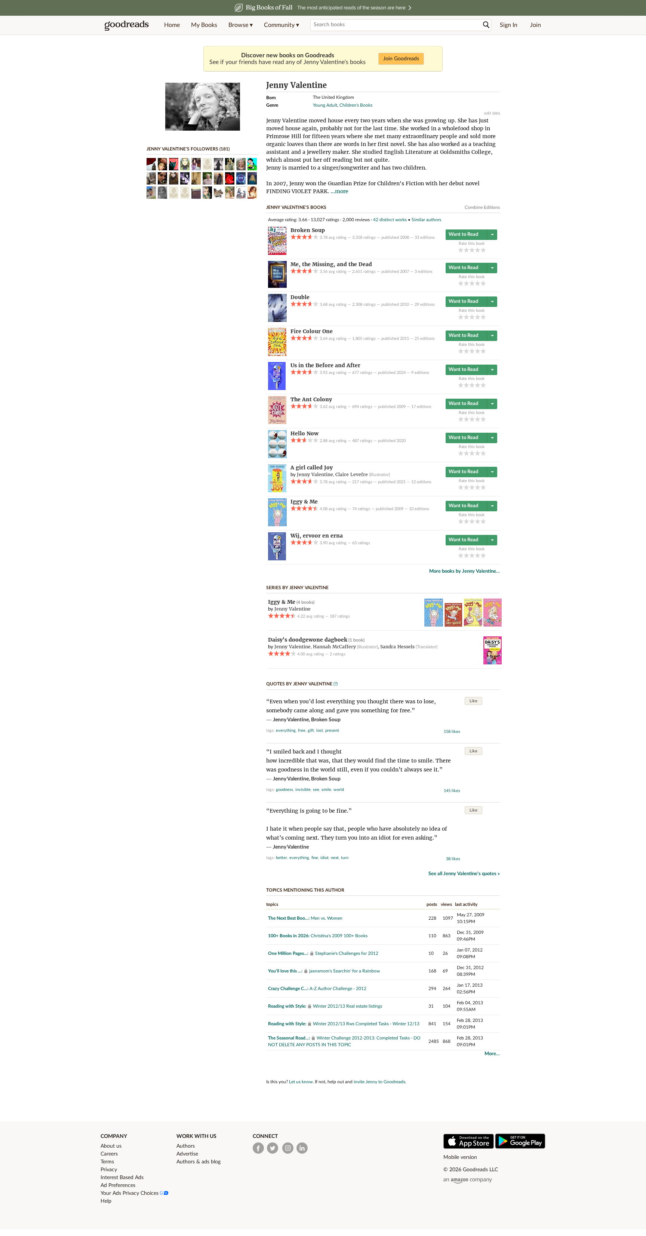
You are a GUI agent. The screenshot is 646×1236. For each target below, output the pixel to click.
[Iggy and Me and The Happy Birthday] (453, 625)
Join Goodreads (401, 58)
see (316, 790)
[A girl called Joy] (277, 490)
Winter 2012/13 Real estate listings (347, 1006)
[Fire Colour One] (277, 354)
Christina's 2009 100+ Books (339, 936)
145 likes (452, 791)
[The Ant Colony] (277, 422)
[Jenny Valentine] (202, 129)
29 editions (425, 304)
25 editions (425, 339)
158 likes (452, 732)
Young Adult (325, 105)
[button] (240, 25)
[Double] (277, 320)
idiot (324, 858)
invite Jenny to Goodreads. (380, 1082)
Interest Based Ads (122, 1177)
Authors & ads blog (198, 1162)
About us (111, 1146)
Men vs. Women (326, 918)
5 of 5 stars (483, 250)
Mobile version (460, 1157)
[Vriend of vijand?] (492, 663)
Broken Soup (326, 719)
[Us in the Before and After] (277, 388)
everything (286, 730)
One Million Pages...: (288, 953)
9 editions (420, 373)
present (332, 730)
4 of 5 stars (477, 250)
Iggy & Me (281, 602)
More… (492, 1053)
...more (339, 191)
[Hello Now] (277, 456)
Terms (107, 1162)
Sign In (508, 25)
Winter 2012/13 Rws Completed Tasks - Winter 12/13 (366, 1024)
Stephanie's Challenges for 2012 (346, 953)
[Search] (486, 24)
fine (314, 858)
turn (344, 858)
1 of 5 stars (461, 250)
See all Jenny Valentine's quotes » (464, 873)
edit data (492, 113)
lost (319, 730)
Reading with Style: (287, 1006)
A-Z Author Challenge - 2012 (338, 988)
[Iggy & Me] (277, 525)
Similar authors (426, 219)
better (281, 858)
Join (535, 25)
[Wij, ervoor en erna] (277, 559)
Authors (185, 1146)
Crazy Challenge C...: (288, 988)
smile (326, 790)
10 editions (419, 509)
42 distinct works (390, 219)
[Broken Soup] (277, 253)
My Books (204, 25)
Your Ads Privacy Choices (130, 1193)
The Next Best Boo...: (289, 918)
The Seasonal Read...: (289, 1038)
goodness (284, 790)
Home (172, 25)
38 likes (453, 859)
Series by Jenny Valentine (297, 587)
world (338, 790)
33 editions (425, 237)
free (301, 730)
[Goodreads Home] (127, 25)
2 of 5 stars (466, 250)
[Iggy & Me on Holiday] (473, 625)
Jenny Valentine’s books (296, 207)
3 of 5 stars (472, 250)
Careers (109, 1154)
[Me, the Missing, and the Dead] (277, 286)
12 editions (421, 482)
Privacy (109, 1169)
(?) (335, 684)
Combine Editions (482, 207)
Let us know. (301, 1082)
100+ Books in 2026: (289, 936)
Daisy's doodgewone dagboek (307, 639)
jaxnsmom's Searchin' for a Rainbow (344, 971)
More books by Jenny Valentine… (464, 571)
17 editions (421, 407)
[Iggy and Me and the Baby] (492, 625)
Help (106, 1201)
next (335, 858)
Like (473, 701)
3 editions (424, 272)
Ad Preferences (118, 1185)
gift (311, 730)
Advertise (187, 1154)
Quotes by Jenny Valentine (299, 684)
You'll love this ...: (285, 971)
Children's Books (355, 105)
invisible (303, 790)
